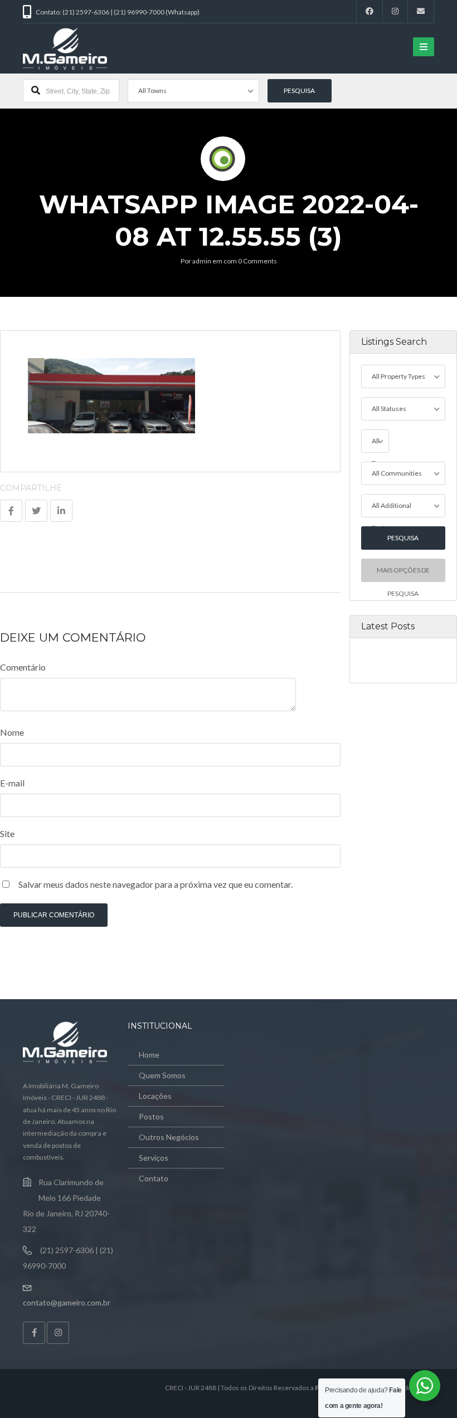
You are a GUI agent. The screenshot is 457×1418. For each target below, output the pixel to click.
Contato (153, 1178)
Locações (155, 1096)
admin (201, 261)
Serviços (153, 1157)
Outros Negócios (169, 1137)
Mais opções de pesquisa (403, 574)
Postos (151, 1116)
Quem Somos (162, 1075)
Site (7, 833)
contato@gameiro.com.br (66, 1302)
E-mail (12, 783)
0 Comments (257, 261)
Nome (12, 732)
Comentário (23, 667)
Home (149, 1054)
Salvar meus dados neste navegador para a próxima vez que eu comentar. (155, 884)
